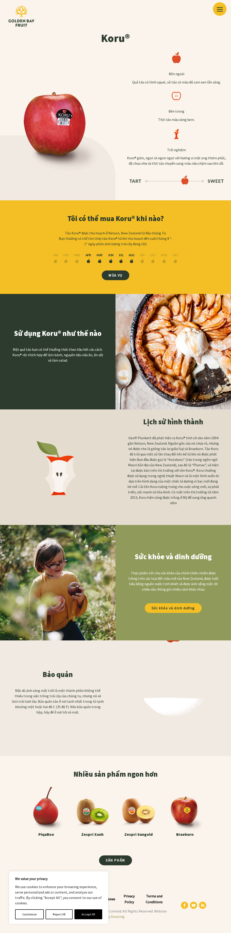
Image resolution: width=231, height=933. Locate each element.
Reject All (59, 914)
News (111, 899)
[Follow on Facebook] (184, 905)
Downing (118, 916)
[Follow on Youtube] (193, 905)
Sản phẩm (115, 860)
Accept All (88, 914)
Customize (29, 914)
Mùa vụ (115, 275)
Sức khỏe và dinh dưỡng (173, 608)
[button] (219, 9)
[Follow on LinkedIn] (202, 905)
